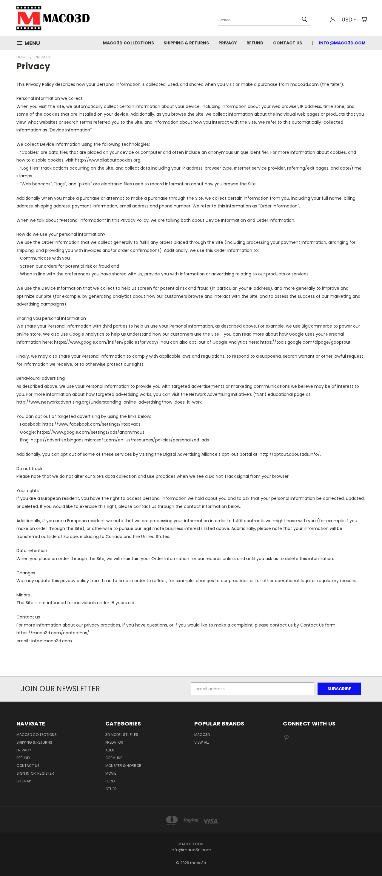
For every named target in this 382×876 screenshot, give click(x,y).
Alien (109, 750)
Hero (110, 781)
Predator (114, 742)
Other (111, 788)
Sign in (23, 773)
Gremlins (114, 757)
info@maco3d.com (342, 43)
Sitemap (23, 781)
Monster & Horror (123, 765)
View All (201, 742)
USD (347, 19)
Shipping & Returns (186, 43)
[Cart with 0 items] (364, 19)
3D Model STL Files (121, 734)
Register (45, 773)
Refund (255, 43)
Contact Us (287, 43)
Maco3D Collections (128, 43)
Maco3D (202, 734)
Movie (110, 773)
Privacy (227, 43)
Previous (366, 857)
